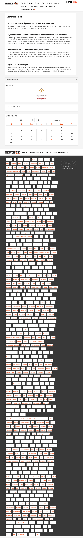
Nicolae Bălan (54, 252)
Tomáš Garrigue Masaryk (17, 291)
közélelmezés (53, 186)
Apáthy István (35, 426)
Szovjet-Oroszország (48, 364)
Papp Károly (26, 264)
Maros (7, 190)
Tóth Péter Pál (18, 387)
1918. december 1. (44, 291)
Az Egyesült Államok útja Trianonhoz (48, 167)
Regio (7, 492)
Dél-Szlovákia (26, 163)
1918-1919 (37, 480)
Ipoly (15, 159)
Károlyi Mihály (54, 368)
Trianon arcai (15, 480)
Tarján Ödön (16, 349)
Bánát (35, 256)
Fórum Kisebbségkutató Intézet (50, 322)
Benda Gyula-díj (53, 310)
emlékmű (46, 202)
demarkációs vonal (39, 530)
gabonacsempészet (43, 380)
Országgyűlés (8, 403)
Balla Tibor (46, 523)
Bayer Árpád (21, 399)
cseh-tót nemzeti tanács (25, 449)
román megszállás (16, 368)
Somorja (17, 376)
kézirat (35, 194)
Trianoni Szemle (9, 167)
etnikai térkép (8, 368)
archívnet (53, 337)
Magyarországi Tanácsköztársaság (44, 434)
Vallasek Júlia (49, 213)
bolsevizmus (8, 217)
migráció (31, 438)
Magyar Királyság (22, 314)
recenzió (40, 453)
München (40, 194)
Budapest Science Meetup (10, 360)
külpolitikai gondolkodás (26, 511)
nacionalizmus (8, 465)
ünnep (20, 472)
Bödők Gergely (32, 264)
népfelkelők (8, 484)
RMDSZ (42, 302)
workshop (12, 329)
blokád (27, 503)
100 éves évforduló (9, 213)
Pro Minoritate (30, 190)
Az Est (7, 329)
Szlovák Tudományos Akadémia (20, 213)
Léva (45, 182)
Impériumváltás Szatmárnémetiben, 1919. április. (29, 49)
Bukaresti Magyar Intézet (29, 221)
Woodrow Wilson (23, 430)
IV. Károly (51, 418)
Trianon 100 (25, 345)
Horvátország (18, 329)
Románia (8, 356)
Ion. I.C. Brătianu (37, 190)
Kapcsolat (52, 6)
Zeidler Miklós (21, 302)
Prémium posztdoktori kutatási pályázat (13, 171)
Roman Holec (51, 194)
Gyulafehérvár (8, 287)
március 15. (45, 445)
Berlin (15, 167)
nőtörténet (23, 407)
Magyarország (8, 519)
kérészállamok (15, 287)
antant (40, 356)
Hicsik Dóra (43, 171)
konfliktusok (15, 198)
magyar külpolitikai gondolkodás (11, 399)
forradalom (8, 472)
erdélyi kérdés (39, 217)
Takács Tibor (8, 264)
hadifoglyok (18, 445)
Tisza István (34, 159)
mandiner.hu (20, 159)
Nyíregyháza (17, 194)
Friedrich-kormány (9, 422)
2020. (53, 217)
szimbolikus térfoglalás (43, 465)
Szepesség (37, 302)
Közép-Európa (45, 206)
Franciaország (40, 202)
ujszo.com (15, 182)
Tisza (32, 233)
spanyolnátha (51, 279)
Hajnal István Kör (16, 476)
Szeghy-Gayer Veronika (35, 349)
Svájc (47, 248)
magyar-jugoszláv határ (36, 345)
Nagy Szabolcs (41, 198)
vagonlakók (44, 488)
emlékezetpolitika (49, 233)
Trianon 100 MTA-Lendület (22, 534)
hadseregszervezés (50, 484)
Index (34, 368)
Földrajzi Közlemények (10, 387)
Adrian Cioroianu (30, 291)
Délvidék (27, 349)
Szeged (25, 333)
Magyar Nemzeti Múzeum (42, 175)
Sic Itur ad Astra (26, 202)
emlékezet (37, 314)
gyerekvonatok (31, 534)
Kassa (33, 422)
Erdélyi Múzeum (32, 217)
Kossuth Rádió (33, 472)
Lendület (12, 457)
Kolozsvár (52, 422)
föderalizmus (44, 391)
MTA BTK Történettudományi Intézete (13, 248)
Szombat (22, 240)
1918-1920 (8, 480)
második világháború (9, 438)
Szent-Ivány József (16, 403)
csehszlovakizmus (45, 310)
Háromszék (8, 302)
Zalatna (36, 465)
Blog (43, 3)
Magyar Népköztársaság (17, 264)
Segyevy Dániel (26, 283)
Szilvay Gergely (41, 360)
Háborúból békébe (34, 356)
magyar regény (46, 240)
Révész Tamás (12, 244)
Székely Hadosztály (19, 175)
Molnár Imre (43, 499)
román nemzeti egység (35, 499)
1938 (24, 395)
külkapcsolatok (29, 240)
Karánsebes (25, 364)
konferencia (16, 279)
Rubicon (38, 534)
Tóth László (16, 430)
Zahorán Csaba (40, 260)
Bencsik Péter (21, 503)
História (41, 364)
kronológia (33, 434)
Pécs (43, 438)
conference (38, 167)
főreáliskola (40, 182)
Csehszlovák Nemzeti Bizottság (38, 407)
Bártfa (20, 225)
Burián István (41, 163)
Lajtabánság (21, 229)
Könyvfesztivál (18, 426)
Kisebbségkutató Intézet (43, 472)
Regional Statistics (9, 194)
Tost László (38, 310)
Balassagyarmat (23, 391)
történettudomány (24, 376)
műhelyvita (48, 368)
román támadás (8, 349)
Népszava (49, 476)
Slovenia (21, 484)
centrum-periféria (27, 159)
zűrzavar (14, 333)
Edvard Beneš (18, 372)
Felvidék (36, 395)
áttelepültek (26, 341)
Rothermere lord (50, 387)
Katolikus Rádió (33, 198)
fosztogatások (54, 182)
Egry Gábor (14, 202)
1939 (24, 426)
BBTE (51, 237)
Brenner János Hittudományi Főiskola (12, 407)
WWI (25, 291)
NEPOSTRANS (26, 472)
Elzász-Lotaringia (13, 492)
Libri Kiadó (23, 368)
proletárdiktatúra (46, 511)
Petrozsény (41, 507)
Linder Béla (55, 275)
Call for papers (22, 414)
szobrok (7, 252)
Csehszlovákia (16, 383)
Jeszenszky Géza (28, 322)
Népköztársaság (40, 372)
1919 (14, 534)
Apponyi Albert (14, 472)
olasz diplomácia (9, 515)
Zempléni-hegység (29, 302)
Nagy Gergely (38, 488)
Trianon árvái (53, 240)
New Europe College (53, 291)
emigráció (50, 271)
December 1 (43, 314)
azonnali (50, 256)
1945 (48, 337)
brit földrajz (40, 399)
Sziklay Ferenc (25, 507)
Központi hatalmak (16, 217)
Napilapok (39, 275)
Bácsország (13, 252)
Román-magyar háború (37, 244)
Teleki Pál (47, 302)
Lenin (25, 271)
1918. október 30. (52, 391)
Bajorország (15, 229)
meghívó (52, 383)
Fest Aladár (44, 387)
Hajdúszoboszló (43, 279)
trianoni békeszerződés (32, 453)
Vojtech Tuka (8, 306)
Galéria (56, 3)
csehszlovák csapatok (49, 306)
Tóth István (22, 275)
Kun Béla (30, 364)
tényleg (48, 499)
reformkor (16, 260)
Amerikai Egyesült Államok (47, 264)
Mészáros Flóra (15, 484)
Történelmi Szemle (17, 515)
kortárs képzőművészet (40, 233)
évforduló (46, 519)
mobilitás (21, 198)
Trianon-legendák (30, 465)
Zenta (53, 511)
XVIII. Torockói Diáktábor (17, 271)
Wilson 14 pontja (9, 530)
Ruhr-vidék (25, 225)
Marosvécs (27, 530)
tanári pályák (36, 484)
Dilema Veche (29, 179)
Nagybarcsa (42, 449)
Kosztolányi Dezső (29, 229)
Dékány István (8, 291)
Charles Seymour (23, 310)
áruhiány (7, 163)
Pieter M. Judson (9, 430)
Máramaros (19, 341)
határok (53, 302)
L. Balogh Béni (13, 190)
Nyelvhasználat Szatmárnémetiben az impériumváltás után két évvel (37, 34)
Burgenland (38, 337)
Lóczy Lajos (22, 287)
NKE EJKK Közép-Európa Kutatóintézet (37, 341)
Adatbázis (24, 6)
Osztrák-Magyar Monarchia (34, 329)
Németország (13, 163)
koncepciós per (45, 333)
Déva (7, 244)
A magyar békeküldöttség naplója (24, 318)
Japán (49, 179)
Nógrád (27, 356)
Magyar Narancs (19, 499)
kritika (37, 449)
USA (41, 457)
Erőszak (28, 171)
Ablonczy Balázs (22, 523)
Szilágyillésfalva (31, 430)
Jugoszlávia (16, 275)
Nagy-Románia (47, 159)
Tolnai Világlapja (37, 376)
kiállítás (7, 457)
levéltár (34, 492)
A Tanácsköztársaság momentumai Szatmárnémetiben (31, 23)
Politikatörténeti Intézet (36, 206)
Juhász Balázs (30, 395)
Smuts (14, 519)
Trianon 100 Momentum (10, 240)
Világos (52, 519)
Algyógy (12, 499)
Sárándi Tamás (46, 186)
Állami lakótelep (39, 523)
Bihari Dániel (39, 264)
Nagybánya (30, 248)
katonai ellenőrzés (9, 260)
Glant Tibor (18, 457)
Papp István (8, 229)
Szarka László (51, 399)
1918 (18, 206)
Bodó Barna (45, 256)
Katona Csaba (48, 449)
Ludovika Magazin (9, 298)
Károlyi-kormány (25, 515)
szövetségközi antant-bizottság (28, 298)
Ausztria (13, 206)
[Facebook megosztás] (63, 163)
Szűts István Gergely (16, 364)
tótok (27, 438)
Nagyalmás (26, 499)
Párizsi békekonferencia (28, 360)
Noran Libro (27, 198)
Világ (22, 476)
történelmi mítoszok (28, 484)
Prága (27, 476)
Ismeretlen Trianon (51, 314)
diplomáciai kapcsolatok (41, 492)
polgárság (33, 175)
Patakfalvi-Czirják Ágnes (52, 318)
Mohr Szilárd (38, 298)
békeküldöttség (38, 333)
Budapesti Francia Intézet (26, 403)
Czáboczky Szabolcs (40, 422)
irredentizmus (20, 252)
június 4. (46, 237)
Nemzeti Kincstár (9, 395)
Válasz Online (50, 492)
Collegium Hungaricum (21, 190)
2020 (32, 449)
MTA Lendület (15, 391)
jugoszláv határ (31, 310)
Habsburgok (8, 333)
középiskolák (15, 302)
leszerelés (7, 318)
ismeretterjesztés (35, 279)
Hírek (38, 3)
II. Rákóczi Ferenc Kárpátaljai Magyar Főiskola (14, 337)
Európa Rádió (8, 449)
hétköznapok (8, 380)
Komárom (21, 349)
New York (36, 248)
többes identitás (43, 426)
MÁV (18, 240)
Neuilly (26, 399)
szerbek (15, 503)
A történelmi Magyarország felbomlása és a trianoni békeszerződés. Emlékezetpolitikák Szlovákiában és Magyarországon (26, 418)
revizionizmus (8, 364)
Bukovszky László (17, 395)
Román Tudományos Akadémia (26, 441)
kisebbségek (36, 229)
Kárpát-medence (15, 449)
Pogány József (29, 256)
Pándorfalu (45, 244)
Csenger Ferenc (33, 182)
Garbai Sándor (8, 511)
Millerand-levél (18, 507)
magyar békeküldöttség (43, 503)
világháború (42, 395)
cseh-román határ (32, 306)
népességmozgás (24, 488)
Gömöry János (22, 434)
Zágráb (32, 530)
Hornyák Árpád (35, 383)
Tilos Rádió (8, 233)
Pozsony (43, 345)
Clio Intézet (24, 306)
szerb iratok (43, 349)
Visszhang (34, 6)
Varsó (27, 167)
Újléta (35, 322)
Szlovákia (28, 407)
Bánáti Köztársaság (49, 395)
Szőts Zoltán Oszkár (37, 240)
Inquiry (25, 252)
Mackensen (39, 445)
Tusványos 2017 (9, 503)
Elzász (45, 530)
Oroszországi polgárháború (25, 206)
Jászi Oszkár (48, 407)
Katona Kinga (8, 202)
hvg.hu (35, 360)
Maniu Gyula (22, 256)
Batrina (44, 337)
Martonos (32, 167)
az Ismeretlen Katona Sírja (34, 476)
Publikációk (43, 6)
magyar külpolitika (21, 167)
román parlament (15, 356)
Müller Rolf (29, 380)
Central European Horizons (31, 275)
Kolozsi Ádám (51, 380)
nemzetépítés (8, 279)
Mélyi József (33, 372)
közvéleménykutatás (40, 368)
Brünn (44, 221)
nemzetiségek (50, 488)
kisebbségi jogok (9, 275)
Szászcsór (19, 360)
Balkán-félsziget (25, 445)
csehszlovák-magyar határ (10, 341)
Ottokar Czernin (43, 461)
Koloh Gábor (8, 414)
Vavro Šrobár (14, 225)
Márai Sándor (51, 329)
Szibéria (33, 283)
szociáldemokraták (33, 399)
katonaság (27, 182)
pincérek (47, 422)
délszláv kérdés (8, 314)
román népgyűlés (18, 179)
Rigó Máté (41, 159)
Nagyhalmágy (8, 434)
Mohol (24, 383)
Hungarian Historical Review (28, 387)
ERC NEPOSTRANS (9, 376)
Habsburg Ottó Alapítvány (46, 376)
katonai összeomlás (35, 171)
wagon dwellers (52, 298)
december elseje (9, 237)
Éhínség (45, 271)
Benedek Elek (37, 387)
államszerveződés (34, 507)
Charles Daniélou (50, 461)
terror (53, 159)
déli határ (30, 252)
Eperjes (31, 376)
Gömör (45, 399)
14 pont (42, 383)
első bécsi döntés (50, 221)
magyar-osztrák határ (22, 480)
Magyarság (44, 480)
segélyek (55, 441)
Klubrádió (50, 472)
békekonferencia (53, 507)
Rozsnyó (37, 291)
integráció (30, 391)
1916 (30, 519)
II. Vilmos (29, 426)
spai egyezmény (44, 329)
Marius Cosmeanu (23, 260)
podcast (19, 519)
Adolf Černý (36, 237)
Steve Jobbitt (15, 380)
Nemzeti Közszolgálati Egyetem (11, 322)
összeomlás (52, 465)
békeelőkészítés (49, 438)
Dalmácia (35, 364)
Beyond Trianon (52, 248)
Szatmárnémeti (14, 16)
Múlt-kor (43, 213)
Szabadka (21, 186)
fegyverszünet (8, 256)
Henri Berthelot (8, 271)
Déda (34, 186)
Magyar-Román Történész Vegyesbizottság (41, 252)
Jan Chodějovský (27, 337)
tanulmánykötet (28, 186)
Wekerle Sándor (31, 260)
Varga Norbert (43, 179)
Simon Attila (20, 333)
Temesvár (52, 453)
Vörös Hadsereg (24, 217)
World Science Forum (16, 306)
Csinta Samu (24, 453)
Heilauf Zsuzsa (46, 217)
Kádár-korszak (8, 383)
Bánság (53, 171)
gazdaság (28, 368)
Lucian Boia (8, 225)
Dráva (51, 202)
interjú (45, 275)
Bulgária (37, 430)
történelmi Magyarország (18, 530)
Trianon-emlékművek (49, 360)
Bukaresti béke (8, 182)
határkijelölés (15, 434)
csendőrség (20, 244)
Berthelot (7, 499)
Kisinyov (28, 287)
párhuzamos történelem (10, 372)
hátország (16, 422)
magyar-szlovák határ (37, 403)
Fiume (33, 337)
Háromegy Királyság (16, 511)
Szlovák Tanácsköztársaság (38, 519)
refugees (45, 356)
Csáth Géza (33, 202)
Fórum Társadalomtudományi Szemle (34, 271)
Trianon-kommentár (27, 9)
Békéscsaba (50, 426)
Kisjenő (47, 383)
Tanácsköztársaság (9, 441)
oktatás (49, 275)
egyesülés (41, 248)
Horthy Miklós (23, 194)
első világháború (41, 225)
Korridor (20, 202)
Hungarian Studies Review (25, 279)
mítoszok (7, 488)
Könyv (40, 515)
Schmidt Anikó (8, 391)
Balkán (46, 194)
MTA (43, 283)
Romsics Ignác (49, 260)
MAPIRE (43, 476)
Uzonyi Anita (20, 283)
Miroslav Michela (9, 159)
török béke (50, 225)
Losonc (40, 511)
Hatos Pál (42, 484)
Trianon (15, 256)
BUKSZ (54, 407)
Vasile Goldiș (45, 287)
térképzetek (8, 283)
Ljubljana (19, 163)
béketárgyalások (42, 318)
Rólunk (31, 3)
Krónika (49, 3)
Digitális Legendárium (9, 179)
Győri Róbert (8, 310)
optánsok (24, 519)
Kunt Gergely (36, 380)
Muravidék (22, 356)
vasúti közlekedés (34, 163)
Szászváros (43, 430)
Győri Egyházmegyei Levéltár (47, 441)
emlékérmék (36, 457)
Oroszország (30, 213)
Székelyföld (50, 430)
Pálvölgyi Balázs (32, 523)
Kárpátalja (30, 194)
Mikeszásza (15, 465)
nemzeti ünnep (14, 186)
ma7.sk (47, 163)
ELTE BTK (50, 480)
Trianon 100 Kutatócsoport (23, 237)
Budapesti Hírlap (50, 345)
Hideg (13, 488)
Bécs (13, 221)
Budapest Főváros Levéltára (25, 461)
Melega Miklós (35, 318)
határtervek (8, 186)
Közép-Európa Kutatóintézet (50, 229)
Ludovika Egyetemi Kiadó (49, 457)
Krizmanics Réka (15, 414)
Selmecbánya (48, 283)
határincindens (27, 175)
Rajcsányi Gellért (53, 523)
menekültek (40, 306)
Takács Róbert (8, 198)
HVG (24, 179)
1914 (42, 229)
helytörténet (31, 488)
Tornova (54, 213)
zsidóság (44, 515)
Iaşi (49, 182)
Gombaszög (31, 333)
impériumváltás (36, 441)
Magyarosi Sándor (18, 298)
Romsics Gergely (32, 225)
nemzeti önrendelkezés (10, 507)
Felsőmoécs (8, 221)
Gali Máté (21, 322)
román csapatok (35, 461)
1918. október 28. (49, 372)
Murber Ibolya (34, 511)
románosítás (32, 445)
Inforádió (15, 314)
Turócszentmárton (20, 221)
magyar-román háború (9, 175)
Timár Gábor (31, 480)
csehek (46, 507)
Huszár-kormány (37, 391)
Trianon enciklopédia (21, 492)
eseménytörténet (30, 314)
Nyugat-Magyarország (25, 233)
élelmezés (8, 206)
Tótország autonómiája (10, 445)
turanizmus (17, 441)
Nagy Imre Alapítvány (53, 445)
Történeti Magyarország (10, 523)
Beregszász (39, 221)
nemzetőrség (38, 438)
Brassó (17, 488)
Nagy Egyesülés (23, 380)
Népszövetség (14, 318)
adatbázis (21, 182)
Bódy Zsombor (8, 476)
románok (23, 171)
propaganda (24, 248)
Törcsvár (14, 283)
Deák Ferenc (40, 322)
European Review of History (24, 422)
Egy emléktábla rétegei (18, 64)
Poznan (38, 283)
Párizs (18, 233)
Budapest (50, 530)
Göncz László (25, 372)
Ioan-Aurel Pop (8, 534)
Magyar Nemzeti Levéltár (19, 438)
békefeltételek (36, 179)
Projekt (23, 3)
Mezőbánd (25, 329)
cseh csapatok (48, 198)
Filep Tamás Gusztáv (27, 244)
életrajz (52, 163)
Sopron (39, 256)
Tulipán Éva (24, 457)
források (28, 434)
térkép (49, 171)
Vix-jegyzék (29, 383)
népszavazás (45, 298)
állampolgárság (22, 465)
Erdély (13, 426)
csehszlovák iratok (46, 190)
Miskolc (13, 233)
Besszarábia (37, 213)
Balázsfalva (30, 457)
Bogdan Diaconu (15, 310)
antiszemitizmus (51, 515)
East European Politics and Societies (12, 461)
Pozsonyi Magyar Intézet (36, 287)
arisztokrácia (52, 206)
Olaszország (17, 453)
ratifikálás (7, 426)
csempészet (39, 186)
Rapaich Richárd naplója (53, 287)
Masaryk (54, 476)
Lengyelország (51, 175)
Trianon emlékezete (9, 453)
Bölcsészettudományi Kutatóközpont (12, 345)
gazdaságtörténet (34, 503)
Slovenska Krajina (33, 515)
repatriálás (29, 492)
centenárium (46, 453)
